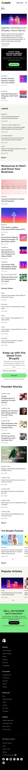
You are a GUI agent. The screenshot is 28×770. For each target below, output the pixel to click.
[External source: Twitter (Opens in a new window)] (7, 759)
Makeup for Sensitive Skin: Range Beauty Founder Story (9, 413)
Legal (3, 746)
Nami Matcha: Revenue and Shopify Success (12, 492)
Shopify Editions (6, 653)
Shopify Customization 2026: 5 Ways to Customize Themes (13, 296)
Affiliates (4, 687)
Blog (3, 696)
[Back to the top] (4, 640)
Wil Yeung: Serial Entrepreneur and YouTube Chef (8, 438)
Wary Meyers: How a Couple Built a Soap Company (13, 503)
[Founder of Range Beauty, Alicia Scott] (23, 411)
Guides (3, 146)
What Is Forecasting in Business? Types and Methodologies (13, 149)
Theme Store (5, 678)
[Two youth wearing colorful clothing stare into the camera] (23, 396)
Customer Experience (7, 135)
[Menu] (26, 2)
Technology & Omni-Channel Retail (10, 125)
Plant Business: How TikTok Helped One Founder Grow (9, 425)
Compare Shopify (7, 699)
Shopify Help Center (7, 720)
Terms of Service (7, 743)
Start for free (19, 2)
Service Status (6, 729)
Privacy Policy (6, 749)
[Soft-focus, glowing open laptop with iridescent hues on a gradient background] (23, 237)
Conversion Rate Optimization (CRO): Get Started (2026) (9, 267)
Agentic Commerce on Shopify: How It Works (13, 29)
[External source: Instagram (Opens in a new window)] (14, 759)
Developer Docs (6, 675)
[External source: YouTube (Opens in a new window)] (11, 759)
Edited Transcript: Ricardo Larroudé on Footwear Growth (13, 481)
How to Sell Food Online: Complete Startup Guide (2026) (12, 341)
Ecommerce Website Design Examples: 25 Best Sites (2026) (9, 239)
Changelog (5, 711)
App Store (5, 681)
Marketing (4, 114)
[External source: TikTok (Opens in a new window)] (18, 759)
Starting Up (4, 247)
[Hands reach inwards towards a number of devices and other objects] (23, 277)
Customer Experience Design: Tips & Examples (13, 200)
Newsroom (5, 662)
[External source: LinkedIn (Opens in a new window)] (21, 759)
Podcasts (4, 547)
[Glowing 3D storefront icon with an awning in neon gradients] (23, 78)
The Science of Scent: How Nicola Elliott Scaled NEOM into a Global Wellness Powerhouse (11, 551)
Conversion (4, 262)
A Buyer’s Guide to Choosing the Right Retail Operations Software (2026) (13, 128)
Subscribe (14, 375)
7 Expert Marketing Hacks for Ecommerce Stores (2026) (10, 117)
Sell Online (4, 76)
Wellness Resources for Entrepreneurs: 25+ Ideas (9, 279)
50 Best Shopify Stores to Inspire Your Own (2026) (7, 81)
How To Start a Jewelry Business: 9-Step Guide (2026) (14, 330)
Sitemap (4, 752)
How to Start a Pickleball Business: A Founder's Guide (12, 515)
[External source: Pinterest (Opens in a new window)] (3, 763)
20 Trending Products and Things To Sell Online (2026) (11, 593)
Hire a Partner (6, 726)
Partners (4, 684)
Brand (2, 234)
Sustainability (5, 665)
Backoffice (4, 91)
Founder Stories (5, 393)
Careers (4, 656)
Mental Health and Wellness (9, 274)
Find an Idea (4, 304)
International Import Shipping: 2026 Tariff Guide (9, 96)
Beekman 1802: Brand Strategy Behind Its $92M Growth (13, 469)
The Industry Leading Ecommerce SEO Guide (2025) (13, 228)
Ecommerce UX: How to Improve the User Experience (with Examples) (12, 139)
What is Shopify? (7, 650)
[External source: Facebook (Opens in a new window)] (3, 759)
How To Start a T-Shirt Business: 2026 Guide (13, 307)
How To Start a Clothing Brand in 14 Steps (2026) (12, 319)
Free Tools (5, 708)
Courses (4, 705)
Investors (4, 659)
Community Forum (7, 723)
